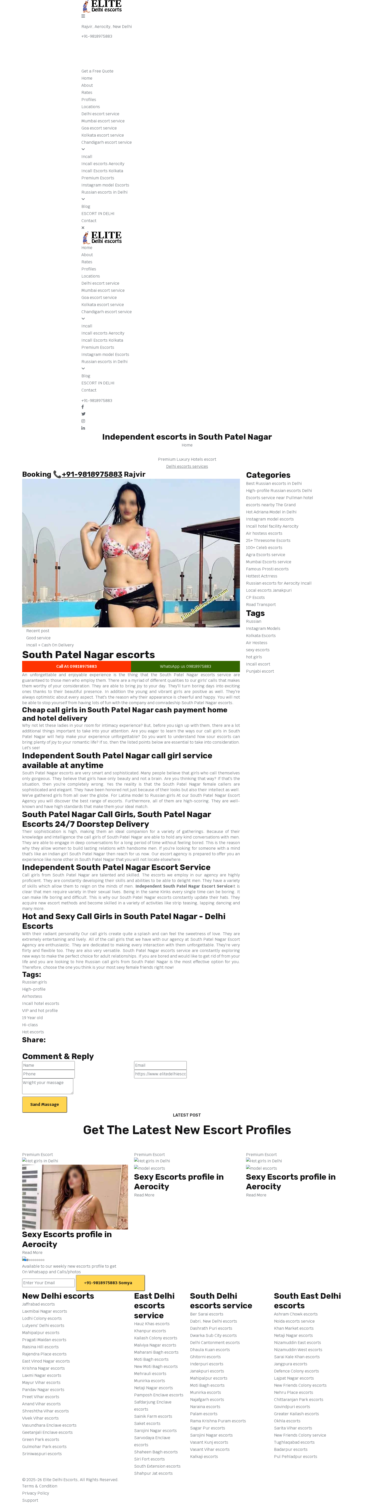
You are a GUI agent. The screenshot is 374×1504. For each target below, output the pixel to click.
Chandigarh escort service (106, 142)
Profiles (88, 99)
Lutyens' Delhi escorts (43, 1325)
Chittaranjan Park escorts (298, 1399)
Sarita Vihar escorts (293, 1428)
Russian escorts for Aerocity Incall (279, 583)
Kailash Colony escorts (155, 1338)
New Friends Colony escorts (300, 1385)
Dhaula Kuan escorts (210, 1349)
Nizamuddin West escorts (298, 1349)
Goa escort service (99, 128)
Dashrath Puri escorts (211, 1328)
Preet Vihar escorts (40, 1396)
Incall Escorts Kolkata (102, 170)
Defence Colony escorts (296, 1371)
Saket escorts (147, 1423)
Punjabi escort (260, 671)
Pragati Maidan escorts (44, 1339)
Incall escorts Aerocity (102, 163)
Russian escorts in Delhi (104, 192)
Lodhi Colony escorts (42, 1318)
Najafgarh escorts (207, 1399)
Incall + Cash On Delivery (49, 645)
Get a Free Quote (97, 71)
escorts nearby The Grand (271, 505)
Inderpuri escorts (206, 1364)
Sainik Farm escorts (153, 1416)
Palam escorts (204, 1413)
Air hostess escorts (264, 533)
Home (86, 78)
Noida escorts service (294, 1321)
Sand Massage (44, 1104)
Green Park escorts (40, 1439)
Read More (33, 1252)
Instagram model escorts (270, 519)
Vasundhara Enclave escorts (49, 1425)
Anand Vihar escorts (41, 1404)
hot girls (254, 657)
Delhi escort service (100, 114)
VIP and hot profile (40, 1010)
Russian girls (34, 982)
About (87, 85)
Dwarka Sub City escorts (213, 1335)
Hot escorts (33, 1032)
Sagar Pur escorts (207, 1428)
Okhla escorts (287, 1421)
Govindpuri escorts (292, 1406)
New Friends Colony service (300, 1435)
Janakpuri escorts (207, 1371)
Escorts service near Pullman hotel (280, 497)
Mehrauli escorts (150, 1373)
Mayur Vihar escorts (41, 1382)
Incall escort (258, 664)
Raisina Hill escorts (40, 1347)
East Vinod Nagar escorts (46, 1361)
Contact (88, 220)
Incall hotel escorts (40, 1003)
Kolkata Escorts (261, 635)
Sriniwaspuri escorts (42, 1453)
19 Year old (32, 1017)
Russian (253, 621)
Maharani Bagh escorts (156, 1352)
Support (30, 1500)
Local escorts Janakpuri (269, 590)
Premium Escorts (97, 178)
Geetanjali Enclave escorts (47, 1432)
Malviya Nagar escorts (155, 1345)
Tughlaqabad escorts (294, 1442)
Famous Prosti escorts (268, 569)
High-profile (34, 989)
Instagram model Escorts (105, 185)
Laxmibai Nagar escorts (44, 1311)
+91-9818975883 (96, 36)
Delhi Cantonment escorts (215, 1342)
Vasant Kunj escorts (209, 1442)
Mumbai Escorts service (269, 562)
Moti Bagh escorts (151, 1359)
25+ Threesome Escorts (268, 540)
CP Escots (256, 597)
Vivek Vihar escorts (40, 1418)
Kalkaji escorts (204, 1456)
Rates (86, 92)
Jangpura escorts (290, 1364)
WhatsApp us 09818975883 (185, 666)
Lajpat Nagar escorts (294, 1378)
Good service (38, 638)
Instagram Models (263, 628)
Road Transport (261, 604)
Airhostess (32, 996)
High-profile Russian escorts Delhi (279, 490)
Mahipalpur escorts (41, 1332)
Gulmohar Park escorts (44, 1446)
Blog (85, 206)
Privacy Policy (36, 1493)
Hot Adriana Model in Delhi (271, 512)
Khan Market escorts (294, 1328)
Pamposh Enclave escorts (158, 1395)
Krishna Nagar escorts (43, 1368)
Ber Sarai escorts (206, 1314)
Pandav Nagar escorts (43, 1389)
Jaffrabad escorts (38, 1304)
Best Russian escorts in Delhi (274, 483)
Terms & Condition (40, 1486)
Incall (86, 156)
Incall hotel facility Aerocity (272, 526)
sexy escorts (258, 650)
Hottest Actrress (262, 576)
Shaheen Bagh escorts (156, 1452)
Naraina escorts (205, 1406)
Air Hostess (256, 642)
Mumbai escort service (103, 121)
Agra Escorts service (266, 554)
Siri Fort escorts (149, 1459)
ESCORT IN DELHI (97, 213)
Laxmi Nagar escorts (41, 1375)
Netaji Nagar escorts (153, 1388)
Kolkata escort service (102, 135)
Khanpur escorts (150, 1331)
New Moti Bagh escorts (156, 1366)
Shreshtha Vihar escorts (45, 1411)
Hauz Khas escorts (152, 1323)
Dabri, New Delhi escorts (213, 1321)
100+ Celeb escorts (264, 547)
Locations (90, 106)
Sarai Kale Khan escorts (297, 1357)
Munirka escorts (149, 1380)
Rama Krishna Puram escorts (218, 1421)
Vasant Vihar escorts (210, 1449)
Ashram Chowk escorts (296, 1314)
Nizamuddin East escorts (297, 1342)
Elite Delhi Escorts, (61, 1479)
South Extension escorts (157, 1466)
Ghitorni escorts (205, 1357)
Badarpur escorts (291, 1449)
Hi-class (30, 1025)
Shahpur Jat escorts (153, 1473)
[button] (23, 1260)
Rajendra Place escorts (44, 1354)
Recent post (37, 630)
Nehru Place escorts (293, 1392)
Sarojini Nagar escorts (155, 1430)
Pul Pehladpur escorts (295, 1456)
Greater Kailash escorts (296, 1413)
